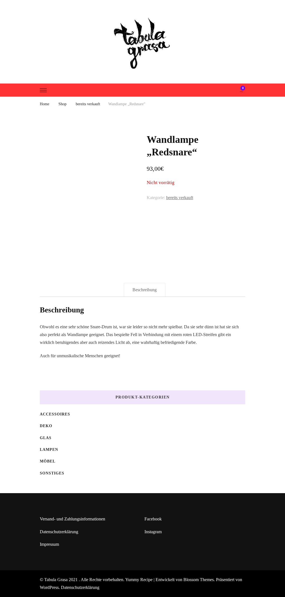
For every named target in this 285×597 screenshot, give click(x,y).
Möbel (47, 461)
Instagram (153, 531)
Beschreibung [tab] (144, 289)
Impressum (49, 544)
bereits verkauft (179, 197)
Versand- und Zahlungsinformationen (72, 519)
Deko (46, 426)
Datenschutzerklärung (59, 531)
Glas (45, 438)
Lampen (49, 449)
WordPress (49, 587)
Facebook (153, 519)
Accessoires (55, 414)
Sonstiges (52, 473)
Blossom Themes (198, 579)
